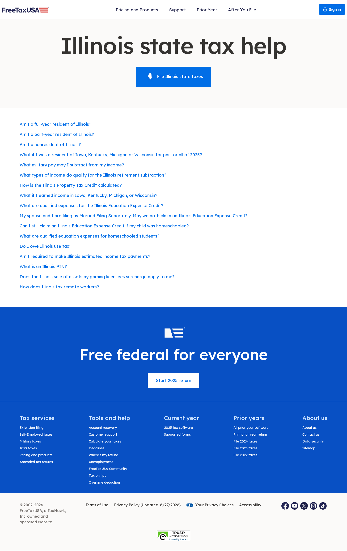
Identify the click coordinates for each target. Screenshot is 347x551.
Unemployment (101, 462)
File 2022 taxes (245, 455)
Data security (313, 441)
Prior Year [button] (207, 10)
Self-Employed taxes (36, 434)
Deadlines (96, 448)
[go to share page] (304, 506)
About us (309, 427)
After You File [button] (242, 10)
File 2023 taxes (245, 448)
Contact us (310, 434)
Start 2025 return (173, 380)
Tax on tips (97, 475)
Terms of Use (96, 505)
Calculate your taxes (105, 441)
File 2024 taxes (245, 441)
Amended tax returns (36, 462)
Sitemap (308, 448)
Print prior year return (250, 434)
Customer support (103, 434)
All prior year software (250, 427)
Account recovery (103, 427)
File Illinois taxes (179, 76)
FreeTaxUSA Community (108, 469)
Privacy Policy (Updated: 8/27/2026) (147, 505)
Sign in (335, 9)
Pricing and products (36, 455)
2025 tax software (178, 427)
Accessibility (250, 505)
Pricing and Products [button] (137, 10)
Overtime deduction (104, 482)
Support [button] (177, 10)
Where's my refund (103, 455)
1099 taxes (28, 448)
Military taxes (30, 441)
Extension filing (31, 427)
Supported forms (177, 434)
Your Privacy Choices (214, 505)
